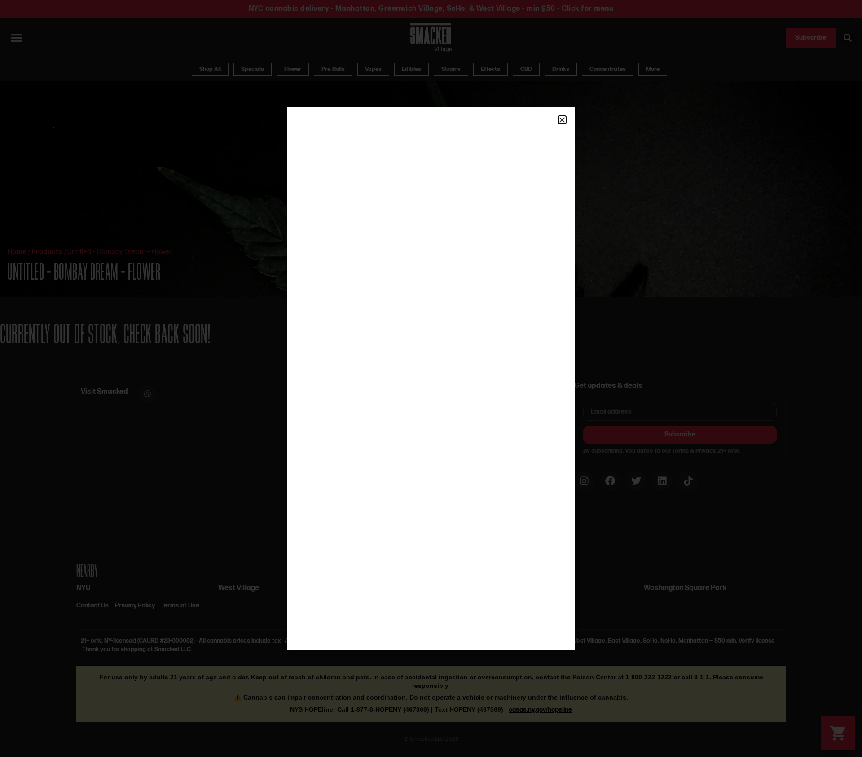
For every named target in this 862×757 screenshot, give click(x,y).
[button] (562, 119)
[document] (431, 378)
